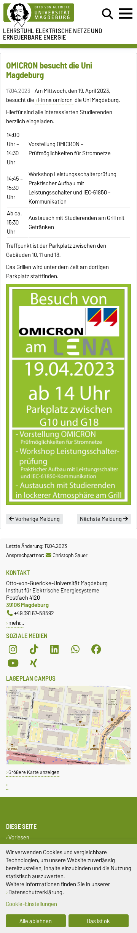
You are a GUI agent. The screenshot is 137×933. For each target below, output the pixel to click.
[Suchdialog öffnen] (107, 14)
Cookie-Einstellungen (31, 904)
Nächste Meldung (101, 519)
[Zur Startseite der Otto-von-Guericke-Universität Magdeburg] (42, 15)
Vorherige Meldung (37, 519)
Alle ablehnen (35, 921)
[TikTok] (34, 649)
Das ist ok (98, 921)
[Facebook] (96, 649)
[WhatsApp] (75, 649)
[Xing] (34, 663)
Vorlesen (18, 837)
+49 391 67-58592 (34, 613)
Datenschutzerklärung (35, 892)
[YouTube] (13, 663)
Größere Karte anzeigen (33, 772)
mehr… (16, 622)
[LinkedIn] (54, 649)
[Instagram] (13, 649)
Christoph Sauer (70, 555)
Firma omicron (55, 100)
